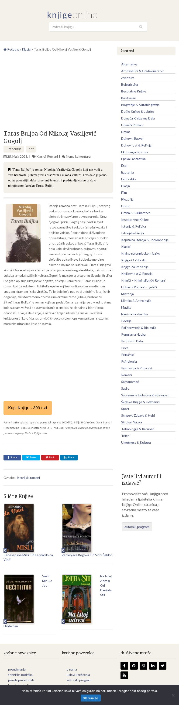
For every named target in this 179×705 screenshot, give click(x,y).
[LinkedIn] (153, 666)
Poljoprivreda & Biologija (138, 328)
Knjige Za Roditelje (135, 267)
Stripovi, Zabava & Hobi (138, 415)
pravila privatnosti (21, 680)
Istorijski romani (28, 478)
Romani (52, 156)
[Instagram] (143, 666)
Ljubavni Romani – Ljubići (139, 287)
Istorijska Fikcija (132, 233)
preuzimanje (17, 669)
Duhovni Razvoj (132, 138)
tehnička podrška (20, 675)
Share (13, 457)
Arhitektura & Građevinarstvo (142, 71)
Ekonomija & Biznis (134, 152)
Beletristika (129, 84)
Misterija (127, 294)
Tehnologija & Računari (137, 429)
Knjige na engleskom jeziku (140, 253)
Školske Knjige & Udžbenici (140, 402)
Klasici (41, 156)
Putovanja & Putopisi (136, 368)
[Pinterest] (134, 666)
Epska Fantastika (133, 159)
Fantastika (128, 179)
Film (124, 192)
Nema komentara (78, 156)
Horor (125, 206)
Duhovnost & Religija (136, 145)
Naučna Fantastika (134, 314)
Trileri (125, 436)
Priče (124, 348)
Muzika (126, 307)
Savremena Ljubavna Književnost (145, 395)
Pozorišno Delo (132, 341)
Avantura (127, 78)
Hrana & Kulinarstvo (135, 213)
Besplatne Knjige (133, 91)
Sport (125, 409)
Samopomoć (130, 382)
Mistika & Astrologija (136, 301)
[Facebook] (124, 666)
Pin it (51, 457)
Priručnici (127, 355)
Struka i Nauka (131, 422)
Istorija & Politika (133, 226)
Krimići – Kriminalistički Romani (143, 280)
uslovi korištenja (78, 675)
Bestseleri (128, 98)
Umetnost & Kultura (136, 442)
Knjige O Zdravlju (133, 260)
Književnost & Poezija (136, 274)
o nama (72, 669)
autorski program (137, 527)
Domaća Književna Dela (138, 118)
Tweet (32, 457)
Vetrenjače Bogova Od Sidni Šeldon (87, 555)
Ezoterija (127, 172)
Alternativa (129, 64)
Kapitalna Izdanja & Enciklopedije (145, 240)
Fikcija (125, 186)
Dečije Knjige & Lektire (137, 111)
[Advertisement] (58, 92)
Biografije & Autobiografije (140, 105)
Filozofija (127, 199)
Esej (124, 165)
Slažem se (90, 698)
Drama (126, 132)
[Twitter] (162, 666)
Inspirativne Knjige (135, 219)
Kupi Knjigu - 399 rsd (27, 407)
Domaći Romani (132, 125)
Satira (125, 388)
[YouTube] (124, 675)
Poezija (126, 321)
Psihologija (129, 361)
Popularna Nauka (133, 334)
